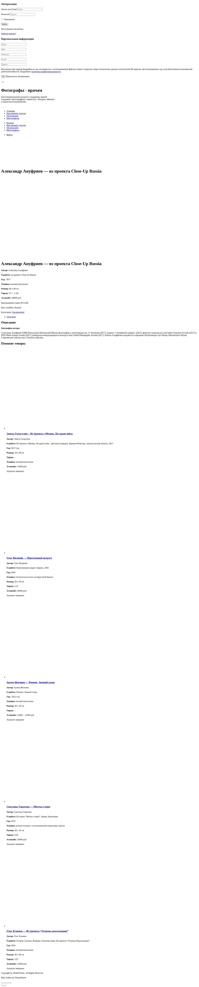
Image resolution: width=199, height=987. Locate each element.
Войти (9, 135)
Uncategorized (18, 312)
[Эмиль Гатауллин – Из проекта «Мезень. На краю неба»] (47, 428)
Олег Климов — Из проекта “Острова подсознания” (37, 931)
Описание (11, 317)
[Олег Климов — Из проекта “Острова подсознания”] (47, 926)
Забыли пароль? (8, 33)
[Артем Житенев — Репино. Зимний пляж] (47, 677)
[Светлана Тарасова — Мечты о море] (47, 801)
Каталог (10, 123)
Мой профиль (12, 118)
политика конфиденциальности (46, 71)
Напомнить (9, 19)
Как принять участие (16, 113)
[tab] (102, 317)
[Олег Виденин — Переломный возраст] (47, 553)
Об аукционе (12, 116)
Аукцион (10, 111)
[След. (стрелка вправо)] (5, 985)
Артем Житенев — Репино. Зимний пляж (30, 682)
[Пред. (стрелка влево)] (2, 985)
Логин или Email (9, 9)
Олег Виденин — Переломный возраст (29, 558)
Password (5, 14)
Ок (3, 76)
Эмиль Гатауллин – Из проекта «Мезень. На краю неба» (39, 433)
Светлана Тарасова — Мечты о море (28, 806)
